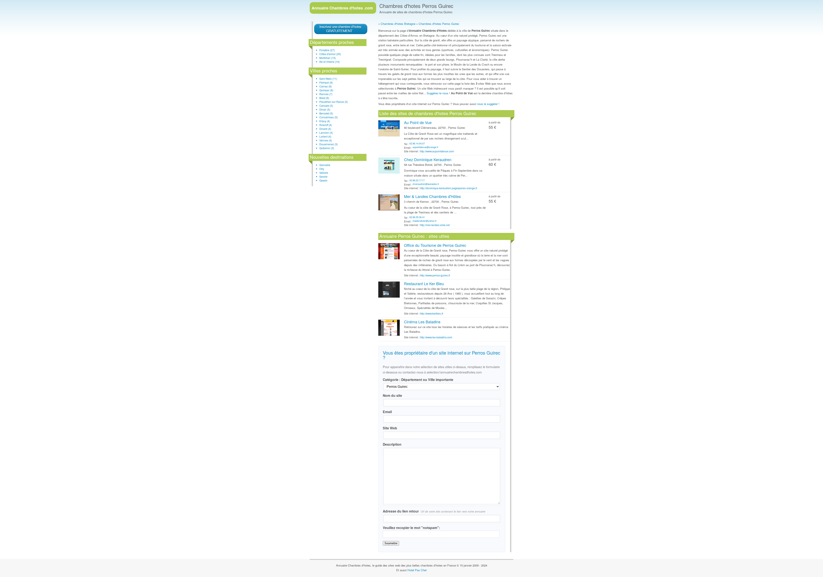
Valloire (323, 172)
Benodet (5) (326, 113)
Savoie (323, 176)
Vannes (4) (325, 140)
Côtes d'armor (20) (330, 54)
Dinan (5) (324, 109)
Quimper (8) (326, 90)
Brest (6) (324, 98)
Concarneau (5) (328, 117)
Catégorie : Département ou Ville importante (418, 379)
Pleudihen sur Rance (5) (333, 101)
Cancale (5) (326, 105)
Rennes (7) (325, 94)
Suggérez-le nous (437, 93)
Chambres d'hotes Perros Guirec (416, 5)
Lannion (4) (326, 132)
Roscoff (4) (325, 125)
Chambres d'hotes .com (342, 8)
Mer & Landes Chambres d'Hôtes (432, 196)
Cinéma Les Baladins (422, 321)
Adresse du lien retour (434, 511)
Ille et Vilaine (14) (329, 61)
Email (387, 411)
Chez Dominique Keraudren (427, 159)
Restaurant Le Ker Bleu (424, 283)
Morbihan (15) (327, 58)
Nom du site (392, 395)
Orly (321, 169)
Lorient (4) (325, 136)
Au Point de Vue (418, 122)
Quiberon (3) (326, 148)
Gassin (323, 180)
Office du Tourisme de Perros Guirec (435, 245)
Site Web (390, 428)
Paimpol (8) (326, 82)
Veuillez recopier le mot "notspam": (411, 527)
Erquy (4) (324, 121)
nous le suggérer (487, 104)
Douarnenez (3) (328, 144)
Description (392, 444)
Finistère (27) (327, 50)
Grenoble (324, 165)
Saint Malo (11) (328, 78)
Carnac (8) (325, 86)
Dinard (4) (325, 128)
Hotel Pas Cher (417, 570)
